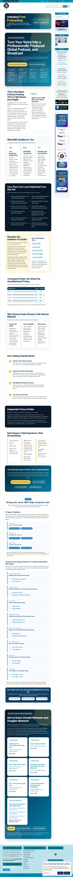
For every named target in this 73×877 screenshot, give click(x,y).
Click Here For (62, 62)
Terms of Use (26, 868)
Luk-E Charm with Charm (17, 764)
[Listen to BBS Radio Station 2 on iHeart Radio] (62, 144)
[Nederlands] (51, 1)
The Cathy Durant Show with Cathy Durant (17, 805)
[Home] (6, 6)
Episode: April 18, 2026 (14, 547)
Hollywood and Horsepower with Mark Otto (16, 745)
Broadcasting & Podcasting (29, 850)
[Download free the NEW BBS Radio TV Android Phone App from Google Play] (61, 101)
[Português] (56, 1)
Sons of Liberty (16, 581)
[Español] (59, 1)
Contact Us (26, 864)
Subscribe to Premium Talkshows (11, 1)
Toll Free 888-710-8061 (24, 828)
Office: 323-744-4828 (38, 482)
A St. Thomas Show (17, 647)
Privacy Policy (26, 866)
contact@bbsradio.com (35, 487)
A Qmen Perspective (15, 544)
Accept (67, 873)
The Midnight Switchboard (19, 635)
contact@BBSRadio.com (14, 855)
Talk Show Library (27, 854)
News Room (26, 859)
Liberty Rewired (16, 608)
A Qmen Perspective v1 (18, 620)
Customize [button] (46, 873)
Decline (60, 873)
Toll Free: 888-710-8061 (21, 487)
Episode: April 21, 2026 (14, 528)
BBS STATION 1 (61, 75)
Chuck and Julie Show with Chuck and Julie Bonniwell (37, 766)
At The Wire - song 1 (17, 674)
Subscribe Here (62, 189)
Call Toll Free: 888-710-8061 (37, 64)
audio (64, 53)
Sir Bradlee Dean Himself (19, 579)
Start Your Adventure (14, 698)
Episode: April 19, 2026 (14, 538)
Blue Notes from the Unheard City (21, 595)
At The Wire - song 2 (17, 676)
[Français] (53, 1)
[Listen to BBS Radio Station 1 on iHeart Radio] (62, 136)
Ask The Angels (16, 660)
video (64, 58)
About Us (25, 863)
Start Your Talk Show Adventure (17, 64)
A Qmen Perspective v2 (18, 622)
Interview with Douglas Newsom (38, 746)
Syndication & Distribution (29, 857)
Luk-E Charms (16, 606)
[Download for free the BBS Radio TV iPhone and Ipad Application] (61, 107)
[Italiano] (55, 1)
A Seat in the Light (17, 592)
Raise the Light (16, 633)
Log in (47, 1)
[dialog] (57, 869)
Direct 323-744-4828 (39, 828)
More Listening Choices (62, 64)
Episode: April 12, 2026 (27, 538)
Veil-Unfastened (16, 649)
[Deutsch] (54, 1)
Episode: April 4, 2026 (26, 547)
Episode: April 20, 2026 (27, 528)
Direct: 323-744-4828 (42, 698)
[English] (50, 1)
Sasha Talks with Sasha (38, 744)
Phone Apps (26, 861)
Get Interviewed (27, 855)
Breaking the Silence (15, 535)
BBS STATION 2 (61, 81)
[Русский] (58, 1)
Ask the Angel (16, 663)
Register (43, 1)
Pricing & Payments (27, 852)
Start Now (11, 828)
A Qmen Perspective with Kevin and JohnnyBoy (37, 785)
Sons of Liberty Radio (15, 525)
